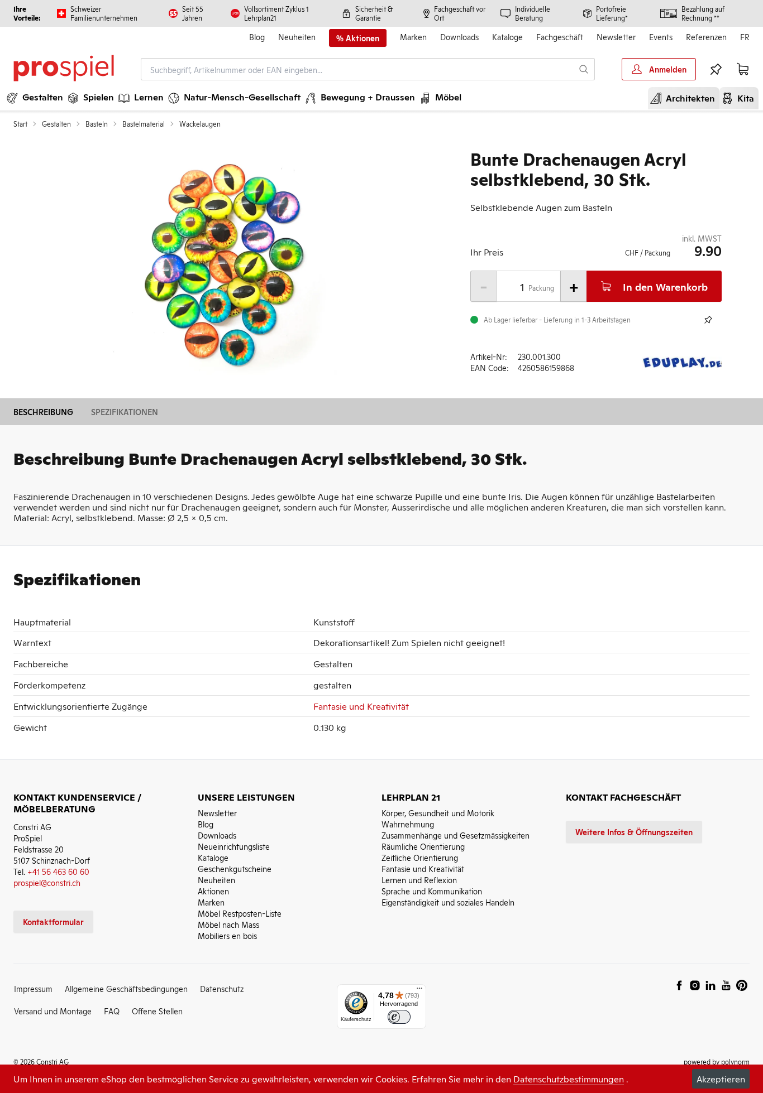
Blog (257, 36)
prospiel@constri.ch (46, 882)
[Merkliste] (716, 69)
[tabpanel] (223, 266)
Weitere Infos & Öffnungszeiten (634, 831)
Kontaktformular (53, 921)
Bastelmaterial (143, 123)
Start (20, 123)
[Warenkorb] (742, 69)
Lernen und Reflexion (419, 879)
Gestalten (56, 123)
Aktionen (213, 890)
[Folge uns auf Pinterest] (742, 985)
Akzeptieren (721, 1078)
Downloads (459, 36)
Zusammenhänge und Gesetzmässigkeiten (456, 835)
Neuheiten (297, 36)
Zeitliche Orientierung (420, 857)
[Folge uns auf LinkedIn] (710, 985)
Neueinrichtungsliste (234, 846)
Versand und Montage (53, 1010)
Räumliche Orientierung (423, 846)
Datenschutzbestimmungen (568, 1078)
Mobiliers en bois (227, 935)
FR (745, 36)
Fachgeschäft (559, 36)
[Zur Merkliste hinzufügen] (708, 320)
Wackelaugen (200, 123)
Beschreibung (43, 411)
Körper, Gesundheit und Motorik (438, 812)
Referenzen (706, 36)
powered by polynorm (717, 1061)
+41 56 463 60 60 (58, 871)
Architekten (686, 98)
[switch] (399, 1017)
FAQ (112, 1010)
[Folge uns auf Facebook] (679, 985)
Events (661, 36)
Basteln (96, 123)
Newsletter (616, 36)
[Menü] (419, 991)
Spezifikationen (124, 411)
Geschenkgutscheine (234, 868)
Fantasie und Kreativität (361, 706)
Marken (413, 36)
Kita (741, 98)
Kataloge (507, 36)
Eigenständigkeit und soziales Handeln (448, 902)
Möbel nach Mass (228, 924)
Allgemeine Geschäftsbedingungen (126, 988)
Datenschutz (222, 988)
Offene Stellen (157, 1010)
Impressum (33, 988)
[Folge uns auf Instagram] (695, 985)
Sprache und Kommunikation (432, 890)
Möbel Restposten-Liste (240, 913)
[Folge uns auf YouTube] (726, 985)
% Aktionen (357, 38)
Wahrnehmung (408, 823)
